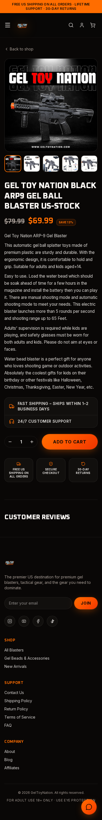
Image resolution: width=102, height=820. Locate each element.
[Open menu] (7, 25)
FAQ (8, 725)
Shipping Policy (18, 700)
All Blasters (14, 650)
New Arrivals (15, 666)
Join (86, 603)
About (9, 751)
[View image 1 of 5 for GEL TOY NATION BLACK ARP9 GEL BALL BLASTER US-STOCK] (12, 163)
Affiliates (11, 767)
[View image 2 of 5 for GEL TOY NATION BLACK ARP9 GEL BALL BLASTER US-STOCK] (31, 163)
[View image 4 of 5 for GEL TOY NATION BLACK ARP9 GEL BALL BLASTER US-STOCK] (70, 163)
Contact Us (14, 692)
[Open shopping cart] (93, 25)
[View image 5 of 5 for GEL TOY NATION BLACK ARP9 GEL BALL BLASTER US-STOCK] (89, 163)
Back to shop (21, 49)
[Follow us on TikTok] (52, 621)
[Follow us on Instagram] (9, 621)
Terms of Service (19, 717)
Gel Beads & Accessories (27, 658)
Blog (8, 759)
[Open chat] (89, 807)
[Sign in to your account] (82, 25)
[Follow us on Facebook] (38, 621)
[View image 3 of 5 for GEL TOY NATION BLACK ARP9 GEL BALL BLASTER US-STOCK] (50, 163)
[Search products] (71, 25)
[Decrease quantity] (10, 441)
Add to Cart (69, 441)
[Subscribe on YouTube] (23, 621)
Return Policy (16, 709)
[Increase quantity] (31, 441)
